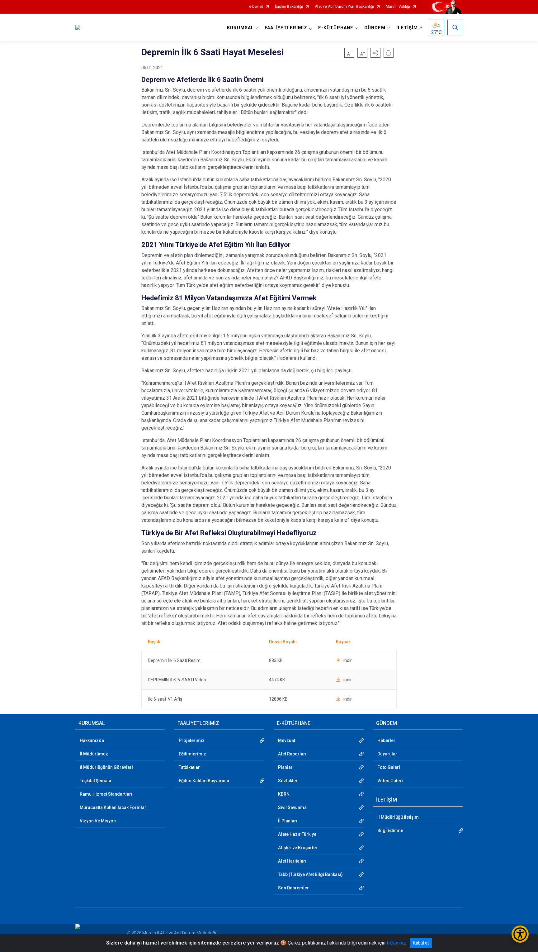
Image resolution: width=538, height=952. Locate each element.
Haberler (386, 740)
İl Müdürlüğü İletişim (398, 817)
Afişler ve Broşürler (298, 847)
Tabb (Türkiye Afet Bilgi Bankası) (310, 874)
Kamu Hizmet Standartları (106, 794)
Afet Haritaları (292, 861)
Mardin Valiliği (398, 7)
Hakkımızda (92, 740)
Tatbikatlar (189, 767)
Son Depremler (293, 887)
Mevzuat (286, 740)
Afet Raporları (292, 753)
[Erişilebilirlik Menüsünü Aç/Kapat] (520, 934)
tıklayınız (396, 943)
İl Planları (287, 820)
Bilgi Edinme (390, 830)
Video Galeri (390, 780)
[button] (375, 53)
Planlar (285, 767)
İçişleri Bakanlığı (289, 7)
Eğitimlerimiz (192, 753)
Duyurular (387, 753)
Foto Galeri (388, 767)
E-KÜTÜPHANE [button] (335, 28)
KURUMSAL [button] (240, 28)
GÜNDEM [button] (374, 28)
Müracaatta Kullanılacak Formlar (113, 807)
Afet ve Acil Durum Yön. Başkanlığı (344, 7)
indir (347, 660)
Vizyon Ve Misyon (98, 820)
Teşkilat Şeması (95, 780)
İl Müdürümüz (94, 753)
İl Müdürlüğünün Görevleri (106, 767)
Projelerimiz (192, 740)
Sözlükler (288, 780)
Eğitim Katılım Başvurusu (204, 780)
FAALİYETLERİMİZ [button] (286, 28)
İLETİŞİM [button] (407, 28)
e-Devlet (256, 7)
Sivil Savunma (292, 807)
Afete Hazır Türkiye (297, 834)
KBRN (284, 794)
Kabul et (421, 942)
